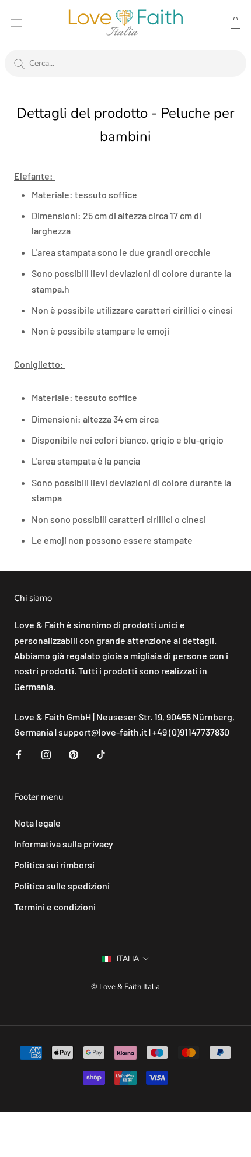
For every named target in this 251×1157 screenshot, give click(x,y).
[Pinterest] (73, 753)
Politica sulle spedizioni (62, 885)
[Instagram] (46, 753)
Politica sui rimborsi (54, 864)
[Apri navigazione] (16, 22)
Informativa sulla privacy (63, 843)
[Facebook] (18, 753)
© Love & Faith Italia (125, 987)
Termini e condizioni (55, 906)
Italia (128, 959)
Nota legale (37, 822)
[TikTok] (101, 753)
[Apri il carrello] (235, 23)
